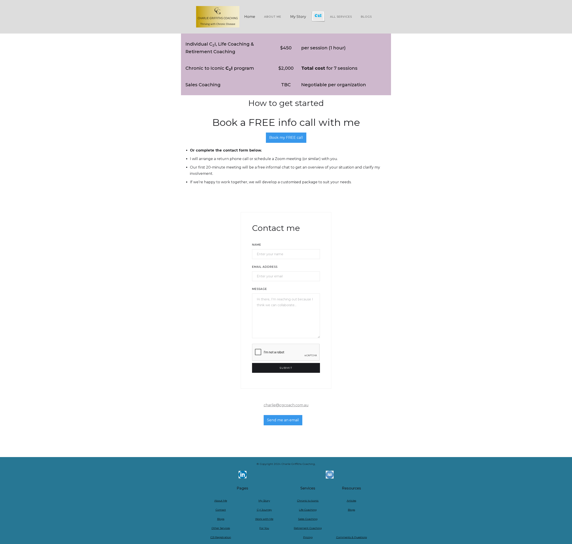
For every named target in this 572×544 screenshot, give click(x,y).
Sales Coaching (308, 519)
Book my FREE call (286, 137)
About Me (220, 500)
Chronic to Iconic (308, 500)
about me (272, 16)
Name (256, 244)
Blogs (366, 16)
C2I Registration (220, 537)
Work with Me (264, 519)
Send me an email (283, 420)
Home (249, 17)
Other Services (220, 528)
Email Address (265, 266)
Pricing (308, 537)
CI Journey (264, 510)
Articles (351, 500)
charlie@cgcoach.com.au (286, 405)
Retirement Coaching (308, 528)
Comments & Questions (351, 537)
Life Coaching (308, 509)
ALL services (341, 16)
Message (259, 289)
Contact (220, 509)
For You (264, 528)
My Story (298, 17)
